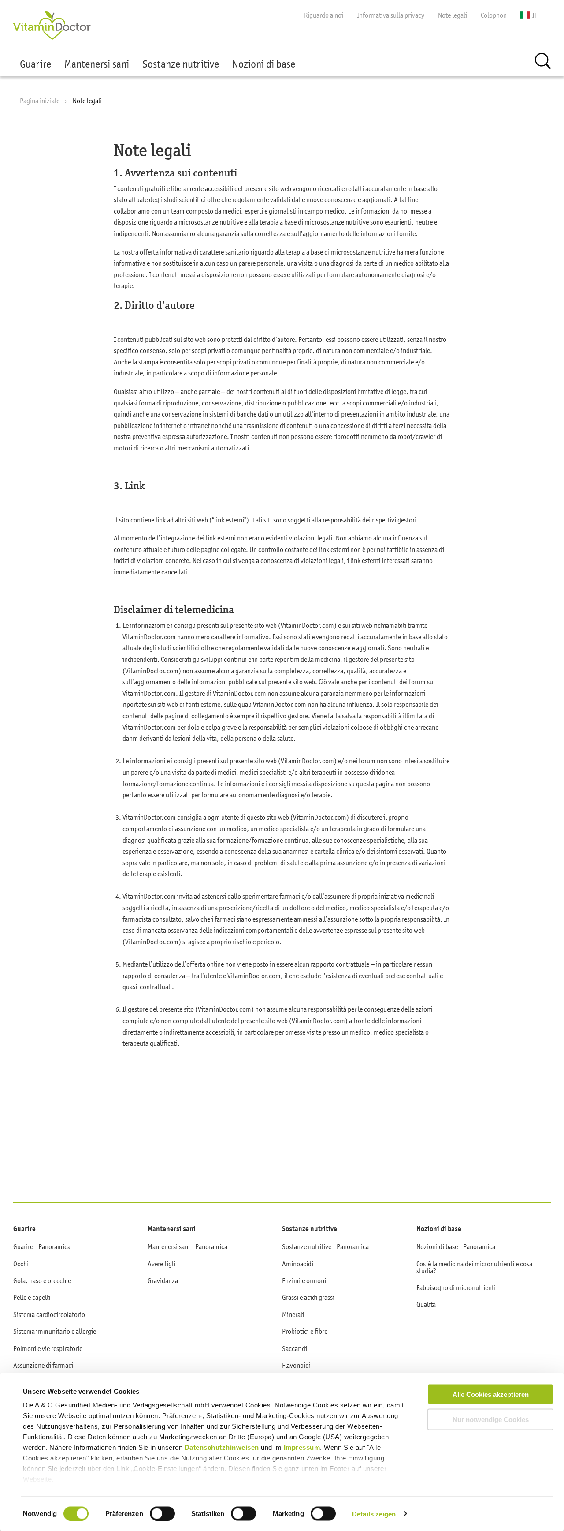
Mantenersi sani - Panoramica (187, 1246)
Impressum (302, 1447)
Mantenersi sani (96, 64)
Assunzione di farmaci (43, 1365)
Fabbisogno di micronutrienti (456, 1287)
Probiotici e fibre (304, 1331)
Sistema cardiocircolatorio (49, 1314)
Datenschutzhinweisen (223, 1447)
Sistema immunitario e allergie (54, 1331)
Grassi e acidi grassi (308, 1297)
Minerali (293, 1314)
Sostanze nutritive (180, 64)
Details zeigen (374, 1513)
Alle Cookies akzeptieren (491, 1394)
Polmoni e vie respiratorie (47, 1348)
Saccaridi (294, 1348)
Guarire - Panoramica (41, 1246)
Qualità (426, 1304)
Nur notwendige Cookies (491, 1419)
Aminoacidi (297, 1264)
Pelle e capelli (31, 1297)
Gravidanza (163, 1280)
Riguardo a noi (323, 15)
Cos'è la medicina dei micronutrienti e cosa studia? (474, 1267)
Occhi (21, 1264)
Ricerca (543, 61)
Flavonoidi (296, 1365)
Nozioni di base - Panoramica (455, 1246)
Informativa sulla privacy (390, 15)
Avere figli (161, 1264)
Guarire (35, 64)
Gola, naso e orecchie (42, 1280)
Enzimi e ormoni (304, 1280)
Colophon (494, 15)
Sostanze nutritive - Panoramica (325, 1246)
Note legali (452, 15)
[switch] (162, 1513)
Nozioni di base (263, 64)
